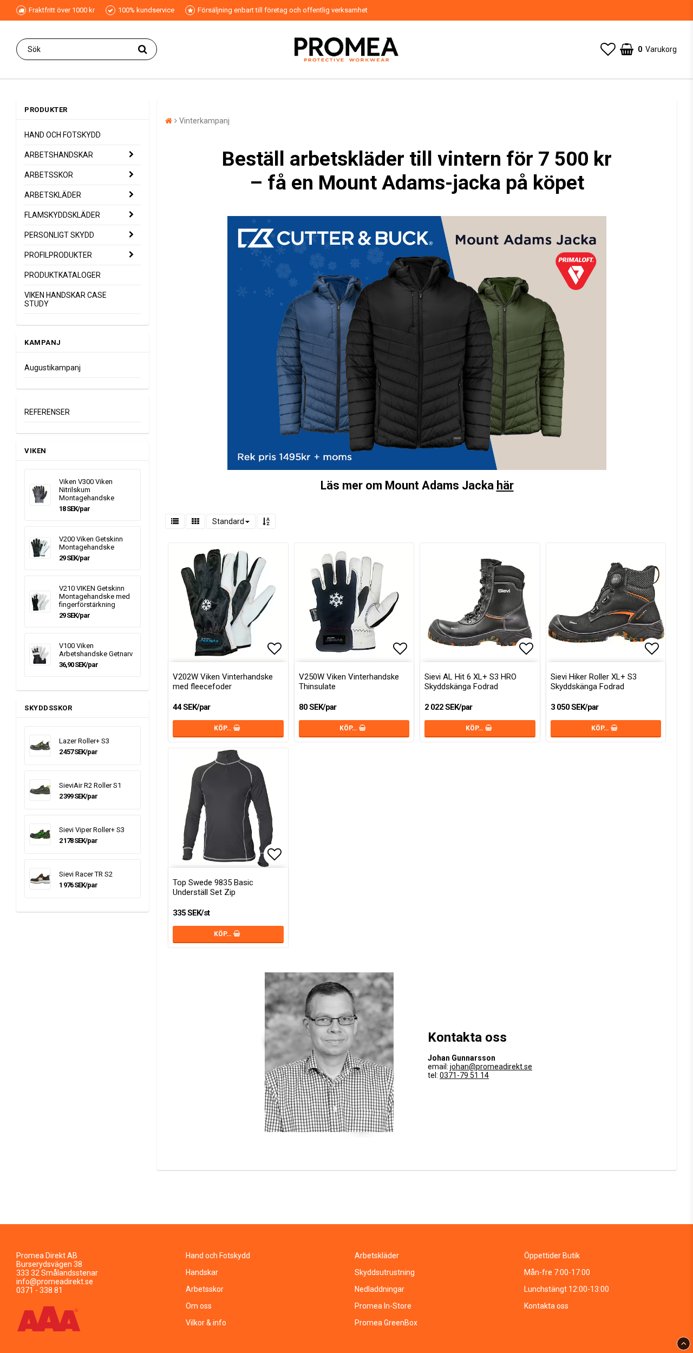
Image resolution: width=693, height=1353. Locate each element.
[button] (608, 49)
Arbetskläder (377, 1255)
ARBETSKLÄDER (52, 195)
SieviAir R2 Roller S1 (90, 785)
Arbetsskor (205, 1289)
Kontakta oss (546, 1306)
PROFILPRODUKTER (58, 255)
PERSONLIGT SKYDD (59, 235)
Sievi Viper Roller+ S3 (92, 830)
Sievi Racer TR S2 (86, 874)
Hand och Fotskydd (218, 1255)
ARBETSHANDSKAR (58, 155)
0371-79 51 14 (464, 1075)
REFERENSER (47, 412)
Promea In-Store (383, 1306)
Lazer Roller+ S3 (84, 741)
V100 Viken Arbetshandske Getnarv (96, 650)
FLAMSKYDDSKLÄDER (62, 215)
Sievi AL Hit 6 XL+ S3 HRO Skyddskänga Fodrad (470, 681)
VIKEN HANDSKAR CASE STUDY (65, 299)
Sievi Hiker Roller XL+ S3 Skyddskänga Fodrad (594, 681)
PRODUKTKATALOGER (62, 275)
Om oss (199, 1306)
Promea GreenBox (386, 1322)
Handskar (202, 1272)
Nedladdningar (379, 1289)
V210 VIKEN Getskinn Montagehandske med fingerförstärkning (94, 596)
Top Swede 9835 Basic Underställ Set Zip (213, 887)
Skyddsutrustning (385, 1272)
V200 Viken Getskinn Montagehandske (91, 543)
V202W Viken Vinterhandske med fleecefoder (223, 681)
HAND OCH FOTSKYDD (62, 134)
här (505, 485)
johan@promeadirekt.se (491, 1066)
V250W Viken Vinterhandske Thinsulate (349, 681)
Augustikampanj (52, 367)
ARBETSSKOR (48, 175)
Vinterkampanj (204, 120)
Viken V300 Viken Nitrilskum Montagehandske (86, 490)
